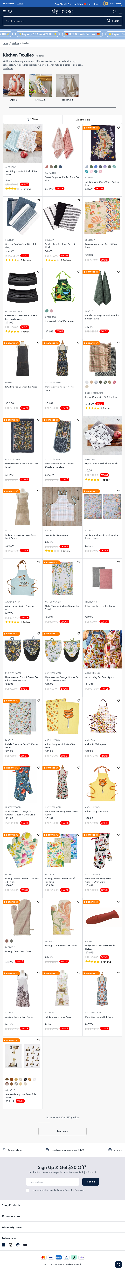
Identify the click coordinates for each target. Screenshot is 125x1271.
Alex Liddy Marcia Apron (57, 534)
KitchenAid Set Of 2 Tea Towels (100, 605)
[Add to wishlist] (38, 127)
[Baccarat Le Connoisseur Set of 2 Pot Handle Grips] (22, 287)
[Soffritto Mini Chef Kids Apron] (62, 287)
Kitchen (15, 43)
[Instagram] (10, 1245)
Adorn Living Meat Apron (97, 811)
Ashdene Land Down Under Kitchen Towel (102, 183)
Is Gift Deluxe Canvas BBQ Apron (21, 386)
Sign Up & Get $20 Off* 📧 (83, 4)
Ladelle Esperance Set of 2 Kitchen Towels (21, 746)
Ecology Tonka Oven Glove (18, 951)
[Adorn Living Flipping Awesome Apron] (22, 578)
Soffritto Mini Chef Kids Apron (59, 321)
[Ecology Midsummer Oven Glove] (62, 917)
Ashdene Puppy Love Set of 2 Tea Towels (21, 1096)
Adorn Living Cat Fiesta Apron (99, 677)
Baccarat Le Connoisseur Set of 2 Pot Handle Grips (21, 317)
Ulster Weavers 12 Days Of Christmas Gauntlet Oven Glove (20, 813)
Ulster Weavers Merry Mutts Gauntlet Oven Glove (98, 880)
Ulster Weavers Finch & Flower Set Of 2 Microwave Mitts (21, 679)
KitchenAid (91, 602)
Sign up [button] (90, 1181)
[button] (32, 119)
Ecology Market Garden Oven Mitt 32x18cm (21, 880)
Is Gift (8, 382)
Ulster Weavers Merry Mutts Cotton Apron (61, 813)
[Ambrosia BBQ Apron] (102, 716)
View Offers (113, 3)
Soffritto (50, 317)
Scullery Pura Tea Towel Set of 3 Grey (20, 246)
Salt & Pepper (52, 173)
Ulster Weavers (53, 382)
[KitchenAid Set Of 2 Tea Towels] (102, 578)
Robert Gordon (94, 393)
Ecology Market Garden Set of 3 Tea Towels (61, 880)
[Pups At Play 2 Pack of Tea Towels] (102, 435)
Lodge (88, 941)
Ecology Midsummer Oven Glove (61, 945)
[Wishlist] (10, 11)
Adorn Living (12, 602)
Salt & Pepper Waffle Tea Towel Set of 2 (62, 179)
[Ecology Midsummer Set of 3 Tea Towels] (102, 216)
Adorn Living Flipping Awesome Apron (20, 607)
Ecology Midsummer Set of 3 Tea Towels (101, 246)
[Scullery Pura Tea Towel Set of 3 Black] (62, 216)
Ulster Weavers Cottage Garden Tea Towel (62, 607)
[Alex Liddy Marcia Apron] (62, 506)
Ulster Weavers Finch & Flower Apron (59, 388)
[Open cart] (120, 11)
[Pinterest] (18, 1244)
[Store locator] (114, 11)
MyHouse (90, 459)
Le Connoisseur (14, 311)
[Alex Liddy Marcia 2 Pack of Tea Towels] (22, 143)
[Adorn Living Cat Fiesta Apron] (102, 649)
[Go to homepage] (62, 11)
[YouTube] (25, 1244)
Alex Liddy (10, 167)
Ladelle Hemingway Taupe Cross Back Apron (20, 536)
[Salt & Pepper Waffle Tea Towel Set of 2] (62, 143)
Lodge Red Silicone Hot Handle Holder (100, 947)
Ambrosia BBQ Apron (95, 744)
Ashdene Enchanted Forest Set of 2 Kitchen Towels (101, 536)
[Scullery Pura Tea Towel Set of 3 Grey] (22, 216)
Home (5, 43)
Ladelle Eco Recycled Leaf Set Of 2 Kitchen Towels (102, 317)
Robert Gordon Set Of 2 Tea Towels (102, 397)
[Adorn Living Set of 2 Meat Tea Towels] (62, 716)
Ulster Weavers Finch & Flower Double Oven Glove (59, 465)
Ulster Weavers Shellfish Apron (99, 1016)
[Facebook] (3, 1245)
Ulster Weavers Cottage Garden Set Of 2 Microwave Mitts (62, 679)
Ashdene (89, 177)
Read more (8, 68)
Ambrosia (90, 740)
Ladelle (89, 311)
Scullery (10, 240)
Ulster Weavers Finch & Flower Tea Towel (21, 465)
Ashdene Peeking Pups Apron (19, 1016)
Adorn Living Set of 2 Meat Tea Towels (60, 746)
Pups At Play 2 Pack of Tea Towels (101, 463)
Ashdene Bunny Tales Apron (58, 1016)
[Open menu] (4, 11)
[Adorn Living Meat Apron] (102, 783)
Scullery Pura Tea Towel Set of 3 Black (60, 246)
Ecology (90, 240)
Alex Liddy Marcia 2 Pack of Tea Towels (21, 173)
